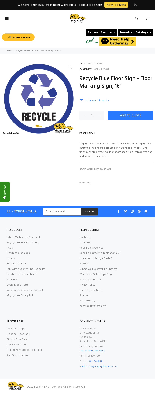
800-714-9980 (95, 361)
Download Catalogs (18, 253)
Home (9, 51)
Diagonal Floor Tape (18, 334)
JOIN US (89, 212)
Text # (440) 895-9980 (92, 351)
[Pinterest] (139, 211)
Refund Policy (87, 301)
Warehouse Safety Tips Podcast (25, 290)
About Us (84, 242)
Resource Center (16, 264)
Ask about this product (98, 101)
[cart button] (147, 19)
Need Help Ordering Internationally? (100, 253)
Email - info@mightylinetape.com (98, 366)
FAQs (10, 248)
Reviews (84, 264)
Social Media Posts (17, 285)
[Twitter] (125, 211)
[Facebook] (118, 211)
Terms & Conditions (90, 290)
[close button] (135, 5)
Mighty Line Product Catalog (23, 242)
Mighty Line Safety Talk (20, 295)
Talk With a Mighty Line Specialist (26, 269)
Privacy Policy (87, 285)
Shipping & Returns (90, 279)
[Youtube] (145, 211)
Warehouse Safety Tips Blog (95, 274)
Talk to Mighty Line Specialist (23, 237)
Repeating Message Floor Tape (24, 350)
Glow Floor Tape (16, 345)
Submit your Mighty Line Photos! (98, 269)
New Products (116, 5)
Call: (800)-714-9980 (18, 37)
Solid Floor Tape (16, 329)
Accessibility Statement (92, 306)
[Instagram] (132, 211)
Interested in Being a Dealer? (95, 258)
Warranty (12, 279)
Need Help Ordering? (91, 248)
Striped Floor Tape (17, 339)
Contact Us (85, 237)
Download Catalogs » (135, 32)
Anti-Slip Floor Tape (18, 355)
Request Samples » (101, 32)
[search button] (137, 19)
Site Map (84, 295)
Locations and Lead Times (21, 274)
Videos (11, 258)
